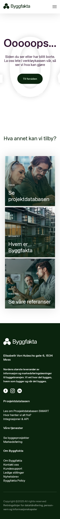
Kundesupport (12, 468)
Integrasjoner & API (15, 419)
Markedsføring (12, 441)
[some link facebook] (6, 391)
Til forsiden (30, 79)
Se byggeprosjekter (16, 437)
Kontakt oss (30, 91)
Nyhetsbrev (11, 476)
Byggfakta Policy (14, 480)
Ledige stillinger (13, 472)
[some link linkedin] (20, 391)
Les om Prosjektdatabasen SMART (26, 411)
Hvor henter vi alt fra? (17, 415)
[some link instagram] (13, 391)
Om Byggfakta (12, 460)
